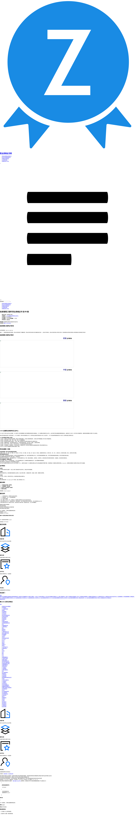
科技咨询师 (4, 619)
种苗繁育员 (4, 697)
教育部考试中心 (102, 596)
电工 (3, 671)
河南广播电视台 (62, 596)
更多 (1, 595)
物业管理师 (4, 634)
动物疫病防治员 (5, 625)
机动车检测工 (4, 683)
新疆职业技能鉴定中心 (94, 596)
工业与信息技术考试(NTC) (46, 597)
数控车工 (3, 630)
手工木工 (3, 639)
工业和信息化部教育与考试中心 (8, 597)
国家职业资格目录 (5, 158)
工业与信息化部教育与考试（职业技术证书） (77, 597)
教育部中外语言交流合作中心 (112, 596)
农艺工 (3, 690)
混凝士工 (3, 644)
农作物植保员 (4, 688)
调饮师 (3, 636)
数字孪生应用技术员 (6, 615)
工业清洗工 (4, 667)
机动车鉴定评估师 (5, 638)
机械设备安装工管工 (6, 663)
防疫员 (3, 620)
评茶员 (3, 700)
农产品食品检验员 (5, 691)
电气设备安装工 (5, 672)
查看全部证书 (2, 599)
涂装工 (3, 678)
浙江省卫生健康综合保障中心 (52, 596)
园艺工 (3, 696)
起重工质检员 (4, 659)
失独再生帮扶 (5, 773)
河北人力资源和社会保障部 (82, 596)
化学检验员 (4, 674)
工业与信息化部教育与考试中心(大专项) (60, 597)
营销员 (3, 610)
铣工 (3, 654)
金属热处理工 (4, 666)
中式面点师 (4, 705)
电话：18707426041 (7, 323)
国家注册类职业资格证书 (6, 156)
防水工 (3, 640)
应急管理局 (121, 596)
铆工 (3, 652)
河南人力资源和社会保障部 (71, 596)
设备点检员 (4, 612)
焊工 (3, 624)
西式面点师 (4, 704)
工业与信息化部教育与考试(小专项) (93, 597)
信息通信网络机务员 (6, 622)
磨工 (3, 653)
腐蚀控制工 (4, 673)
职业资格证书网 (10, 773)
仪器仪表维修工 (5, 669)
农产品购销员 (4, 692)
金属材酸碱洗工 (5, 657)
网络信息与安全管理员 (6, 606)
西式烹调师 (4, 706)
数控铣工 (3, 629)
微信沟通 (8, 319)
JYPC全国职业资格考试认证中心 (12, 315)
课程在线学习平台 (5, 161)
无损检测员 (4, 676)
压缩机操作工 (4, 648)
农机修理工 (4, 607)
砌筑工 (3, 645)
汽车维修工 (4, 682)
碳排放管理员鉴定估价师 (6, 677)
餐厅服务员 (4, 702)
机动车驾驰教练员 (5, 685)
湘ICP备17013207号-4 (17, 780)
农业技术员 (4, 695)
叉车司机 (3, 635)
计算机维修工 (4, 626)
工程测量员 (4, 668)
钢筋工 (3, 643)
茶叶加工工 (4, 701)
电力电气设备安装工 (6, 662)
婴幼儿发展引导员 (5, 633)
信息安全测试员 (5, 616)
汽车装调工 (4, 681)
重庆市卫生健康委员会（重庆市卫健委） (27, 596)
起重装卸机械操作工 (6, 686)
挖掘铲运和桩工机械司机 (6, 687)
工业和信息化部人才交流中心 (21, 597)
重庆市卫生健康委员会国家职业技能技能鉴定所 (9, 596)
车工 (3, 655)
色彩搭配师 (4, 611)
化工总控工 (4, 614)
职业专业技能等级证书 (6, 157)
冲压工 (3, 650)
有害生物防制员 (5, 621)
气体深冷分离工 (5, 658)
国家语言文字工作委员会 (106, 597)
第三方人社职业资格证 (41, 596)
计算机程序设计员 (5, 631)
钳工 (3, 649)
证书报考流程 (4, 307)
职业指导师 (4, 617)
